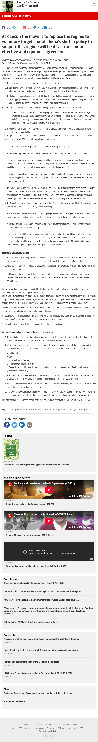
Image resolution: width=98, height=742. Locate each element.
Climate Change (11, 15)
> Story (26, 15)
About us (28, 728)
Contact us (39, 728)
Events (66, 724)
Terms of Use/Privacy (56, 728)
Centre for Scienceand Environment (28, 4)
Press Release (36, 724)
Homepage (23, 724)
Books (48, 724)
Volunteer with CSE (75, 728)
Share (9, 28)
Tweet (19, 28)
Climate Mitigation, (14, 410)
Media (74, 724)
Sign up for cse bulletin (48, 731)
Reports (57, 724)
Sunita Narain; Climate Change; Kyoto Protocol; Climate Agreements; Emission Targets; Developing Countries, (56, 410)
